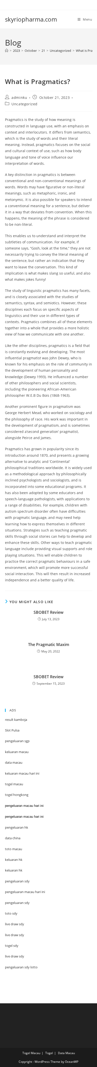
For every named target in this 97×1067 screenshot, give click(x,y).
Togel (49, 1053)
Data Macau (66, 1053)
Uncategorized (24, 104)
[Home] (6, 50)
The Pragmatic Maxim (48, 644)
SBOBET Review (48, 612)
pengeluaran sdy (17, 902)
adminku (19, 97)
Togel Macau (31, 1053)
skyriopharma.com (31, 19)
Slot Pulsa (12, 730)
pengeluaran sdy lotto (21, 967)
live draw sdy (14, 956)
